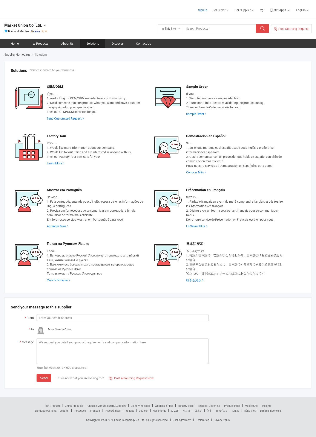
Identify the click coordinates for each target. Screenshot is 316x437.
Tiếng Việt (250, 410)
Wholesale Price (164, 405)
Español (64, 410)
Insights (266, 405)
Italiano (130, 410)
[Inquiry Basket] (262, 10)
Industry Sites (185, 405)
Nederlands (159, 410)
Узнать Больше (57, 280)
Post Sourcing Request (293, 29)
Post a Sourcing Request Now (131, 378)
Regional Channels (209, 405)
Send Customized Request (64, 118)
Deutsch (143, 410)
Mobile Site (251, 405)
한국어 (186, 410)
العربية (174, 410)
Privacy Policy (222, 420)
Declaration (202, 420)
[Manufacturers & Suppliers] (32, 8)
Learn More (54, 163)
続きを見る (193, 280)
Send (44, 378)
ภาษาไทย (221, 410)
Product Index (232, 405)
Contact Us (143, 43)
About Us (67, 43)
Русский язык (113, 410)
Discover (117, 43)
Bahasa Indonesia (270, 410)
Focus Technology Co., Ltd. (130, 420)
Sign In (202, 10)
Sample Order (195, 114)
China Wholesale (140, 405)
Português (80, 410)
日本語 (198, 410)
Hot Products (52, 405)
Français (95, 410)
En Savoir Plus (195, 226)
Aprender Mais (56, 226)
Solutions (92, 43)
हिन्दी (209, 410)
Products (42, 43)
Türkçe (235, 410)
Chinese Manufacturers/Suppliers (106, 405)
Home (15, 43)
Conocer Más (195, 172)
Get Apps (280, 10)
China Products (74, 405)
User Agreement (182, 420)
